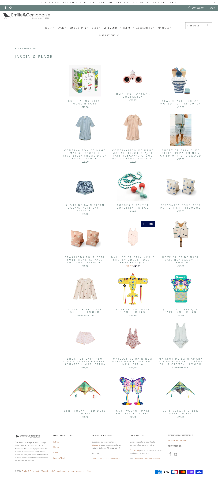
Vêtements (111, 28)
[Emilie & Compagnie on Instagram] (10, 8)
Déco (95, 28)
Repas (127, 28)
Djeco (55, 452)
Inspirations (107, 35)
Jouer (49, 28)
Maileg (56, 447)
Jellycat (56, 441)
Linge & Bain (78, 28)
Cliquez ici (95, 444)
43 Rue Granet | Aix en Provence (105, 458)
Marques (164, 28)
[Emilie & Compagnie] (35, 15)
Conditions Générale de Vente (147, 458)
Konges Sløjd (58, 458)
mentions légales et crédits (79, 471)
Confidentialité (48, 471)
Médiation (60, 471)
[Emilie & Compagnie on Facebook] (5, 8)
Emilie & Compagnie (31, 471)
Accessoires (144, 28)
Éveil (61, 28)
